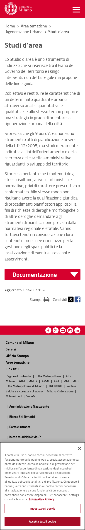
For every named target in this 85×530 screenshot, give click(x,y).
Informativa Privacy (41, 499)
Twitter (71, 299)
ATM (22, 381)
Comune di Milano (20, 342)
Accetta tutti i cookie (42, 521)
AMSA (33, 381)
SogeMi (31, 396)
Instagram (70, 330)
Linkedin (77, 330)
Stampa (39, 299)
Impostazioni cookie (42, 508)
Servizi (11, 349)
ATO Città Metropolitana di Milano (42, 383)
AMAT (46, 381)
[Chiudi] (80, 448)
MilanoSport (14, 396)
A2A (57, 381)
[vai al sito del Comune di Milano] (18, 9)
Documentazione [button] (34, 274)
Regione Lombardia (19, 376)
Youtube (63, 330)
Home (10, 26)
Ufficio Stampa (17, 355)
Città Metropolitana (49, 376)
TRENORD (56, 386)
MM (66, 381)
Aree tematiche (34, 26)
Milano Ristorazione (60, 391)
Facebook (77, 299)
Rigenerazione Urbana (24, 31)
